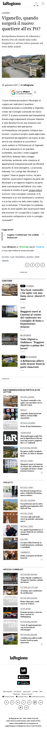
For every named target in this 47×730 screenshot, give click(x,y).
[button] (6, 702)
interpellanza (20, 257)
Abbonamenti (7, 691)
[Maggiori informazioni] (35, 92)
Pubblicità (16, 694)
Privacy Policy (9, 696)
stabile (36, 257)
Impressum (27, 691)
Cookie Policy (22, 696)
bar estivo (5, 257)
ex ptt (12, 257)
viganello (5, 260)
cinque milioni (35, 190)
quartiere (30, 257)
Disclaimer (17, 691)
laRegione (28, 85)
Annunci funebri (27, 694)
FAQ (40, 691)
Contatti (35, 691)
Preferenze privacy (38, 696)
